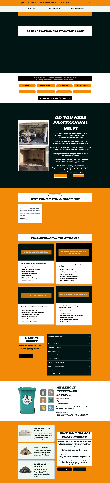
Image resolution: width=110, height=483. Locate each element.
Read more (22, 215)
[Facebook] (90, 3)
